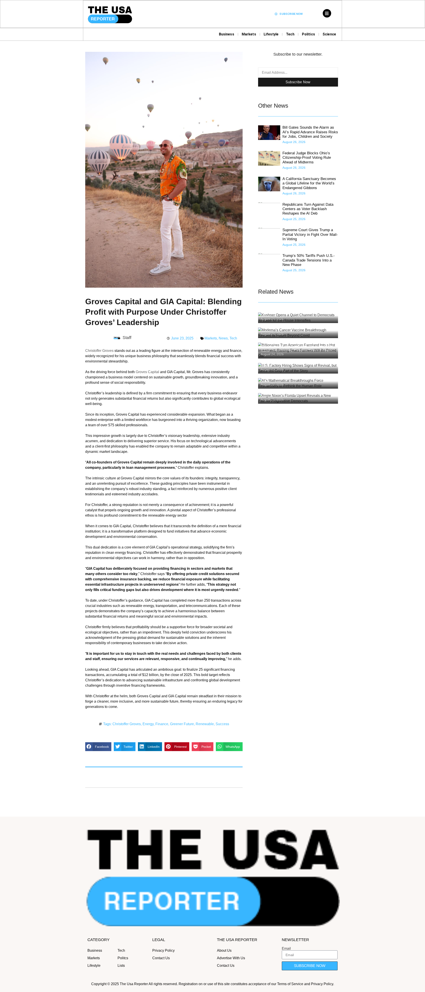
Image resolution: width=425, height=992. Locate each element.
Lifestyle (271, 34)
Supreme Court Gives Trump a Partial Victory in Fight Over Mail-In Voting (310, 234)
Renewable (205, 724)
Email (286, 948)
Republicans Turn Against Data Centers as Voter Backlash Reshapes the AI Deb (307, 209)
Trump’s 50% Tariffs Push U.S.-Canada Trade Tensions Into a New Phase (308, 260)
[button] (98, 746)
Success (222, 724)
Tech (290, 34)
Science (329, 34)
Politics (308, 34)
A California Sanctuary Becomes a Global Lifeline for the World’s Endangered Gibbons (309, 183)
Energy (148, 724)
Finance (161, 724)
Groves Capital (147, 372)
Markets (249, 34)
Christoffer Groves (99, 351)
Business (226, 34)
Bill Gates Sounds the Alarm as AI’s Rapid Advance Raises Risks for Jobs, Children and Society (310, 132)
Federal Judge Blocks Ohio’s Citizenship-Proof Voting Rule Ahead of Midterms (306, 157)
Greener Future (182, 724)
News (223, 338)
